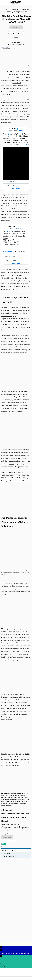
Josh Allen (8, 321)
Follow (21, 131)
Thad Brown (11, 226)
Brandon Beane (23, 391)
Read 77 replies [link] (16, 188)
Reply (15, 185)
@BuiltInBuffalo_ (12, 131)
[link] (28, 129)
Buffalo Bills (13, 72)
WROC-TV (5, 472)
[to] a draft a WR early (21, 481)
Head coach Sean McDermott (10, 694)
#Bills (8, 134)
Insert (16, 978)
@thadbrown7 (12, 228)
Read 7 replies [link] (16, 263)
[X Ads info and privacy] (28, 181)
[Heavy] (15, 2)
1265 (7, 185)
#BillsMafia (23, 144)
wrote (11, 467)
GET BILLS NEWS (16, 27)
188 (7, 260)
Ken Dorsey (12, 586)
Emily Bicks (17, 42)
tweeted (11, 464)
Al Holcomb (17, 83)
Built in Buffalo (12, 129)
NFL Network (22, 91)
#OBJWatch (7, 251)
